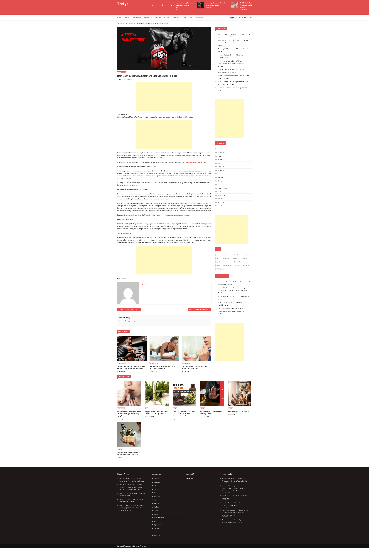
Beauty (220, 156)
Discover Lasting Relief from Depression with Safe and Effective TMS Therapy (233, 83)
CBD (219, 163)
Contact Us (199, 17)
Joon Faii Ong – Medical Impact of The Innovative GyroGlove (128, 454)
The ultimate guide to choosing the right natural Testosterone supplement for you (131, 367)
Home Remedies (223, 188)
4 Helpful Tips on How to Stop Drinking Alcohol (130, 309)
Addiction (220, 149)
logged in (130, 321)
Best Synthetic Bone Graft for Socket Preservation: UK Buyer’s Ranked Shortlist (243, 5)
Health (166, 17)
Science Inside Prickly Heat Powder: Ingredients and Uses (233, 89)
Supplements (122, 72)
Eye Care (220, 177)
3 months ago (235, 9)
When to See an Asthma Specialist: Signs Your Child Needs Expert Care (233, 77)
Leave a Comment (124, 278)
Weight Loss (187, 17)
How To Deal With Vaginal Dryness (199, 309)
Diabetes (158, 17)
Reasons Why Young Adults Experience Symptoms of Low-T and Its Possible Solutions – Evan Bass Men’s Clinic (233, 43)
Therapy (220, 199)
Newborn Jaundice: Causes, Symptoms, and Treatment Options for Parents (231, 71)
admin (130, 79)
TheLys (122, 4)
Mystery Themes (140, 546)
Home (119, 17)
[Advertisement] (164, 96)
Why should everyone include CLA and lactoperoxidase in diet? (163, 367)
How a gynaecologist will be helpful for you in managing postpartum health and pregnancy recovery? (231, 63)
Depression (148, 17)
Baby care (221, 152)
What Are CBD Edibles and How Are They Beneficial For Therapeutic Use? (184, 414)
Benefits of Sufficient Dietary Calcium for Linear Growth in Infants (232, 56)
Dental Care (136, 17)
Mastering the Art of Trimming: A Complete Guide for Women (233, 50)
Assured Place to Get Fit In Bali (239, 412)
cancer (126, 17)
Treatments (176, 17)
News (219, 191)
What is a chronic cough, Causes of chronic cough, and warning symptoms (129, 414)
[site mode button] (232, 17)
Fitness (220, 181)
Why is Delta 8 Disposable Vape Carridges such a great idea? (156, 413)
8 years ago (201, 7)
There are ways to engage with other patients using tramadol (195, 367)
